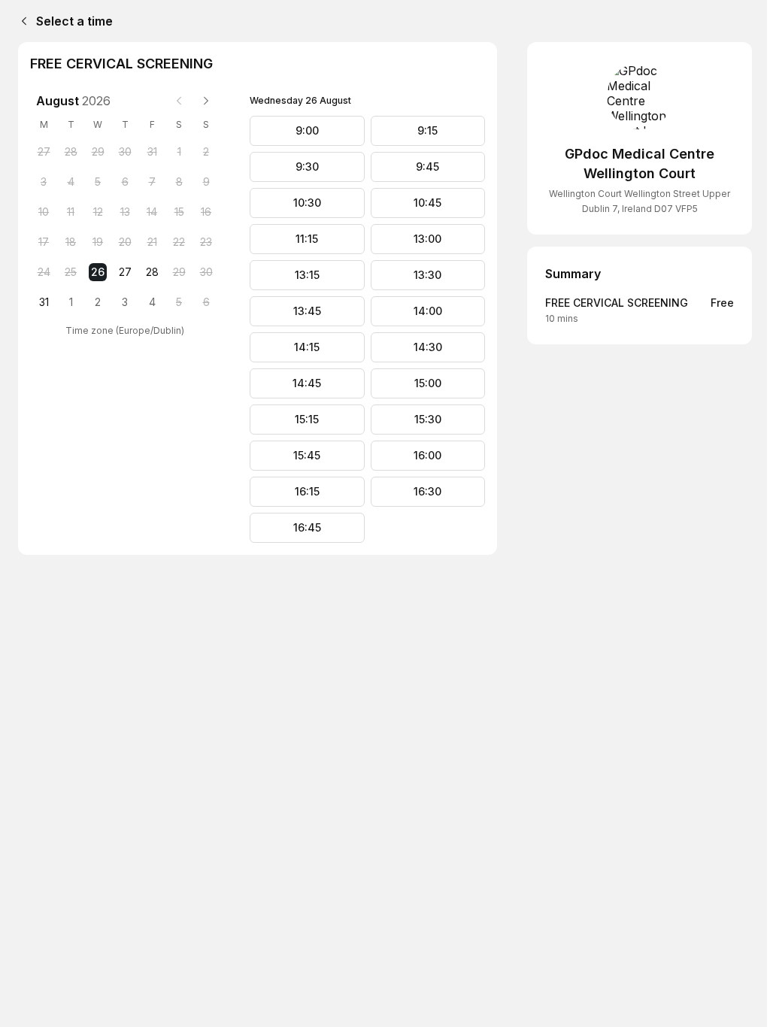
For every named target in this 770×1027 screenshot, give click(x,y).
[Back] (21, 21)
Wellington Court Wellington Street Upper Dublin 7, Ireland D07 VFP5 (639, 201)
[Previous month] (179, 101)
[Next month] (206, 101)
